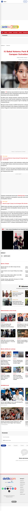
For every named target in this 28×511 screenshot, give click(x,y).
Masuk (25, 1)
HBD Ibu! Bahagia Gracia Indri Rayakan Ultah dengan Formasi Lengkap (18, 377)
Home (5, 32)
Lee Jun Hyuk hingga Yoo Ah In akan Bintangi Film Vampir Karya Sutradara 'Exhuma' (12, 403)
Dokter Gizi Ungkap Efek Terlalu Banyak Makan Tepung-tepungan (5, 377)
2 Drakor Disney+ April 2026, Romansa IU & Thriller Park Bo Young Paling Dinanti (12, 280)
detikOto (21, 492)
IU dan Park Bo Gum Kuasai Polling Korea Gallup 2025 (12, 271)
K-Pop (20, 32)
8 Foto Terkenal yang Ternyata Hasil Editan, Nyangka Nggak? (18, 361)
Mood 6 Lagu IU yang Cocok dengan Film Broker (15, 203)
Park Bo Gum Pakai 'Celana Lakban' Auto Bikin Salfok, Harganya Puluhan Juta (11, 275)
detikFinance (22, 484)
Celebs (10, 32)
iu (1, 255)
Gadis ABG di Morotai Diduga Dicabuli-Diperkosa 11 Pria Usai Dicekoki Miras (8, 341)
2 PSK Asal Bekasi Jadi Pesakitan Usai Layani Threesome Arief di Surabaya (7, 325)
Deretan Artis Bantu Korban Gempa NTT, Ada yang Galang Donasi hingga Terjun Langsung (11, 422)
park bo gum (7, 255)
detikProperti (22, 494)
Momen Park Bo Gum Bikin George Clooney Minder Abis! (10, 267)
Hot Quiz (15, 32)
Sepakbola (22, 490)
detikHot (3, 45)
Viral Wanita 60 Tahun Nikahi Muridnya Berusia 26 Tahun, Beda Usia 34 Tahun (6, 362)
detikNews (22, 480)
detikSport (22, 489)
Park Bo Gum (21, 196)
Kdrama (8, 45)
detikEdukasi (22, 482)
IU (6, 92)
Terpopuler (4, 35)
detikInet (21, 485)
